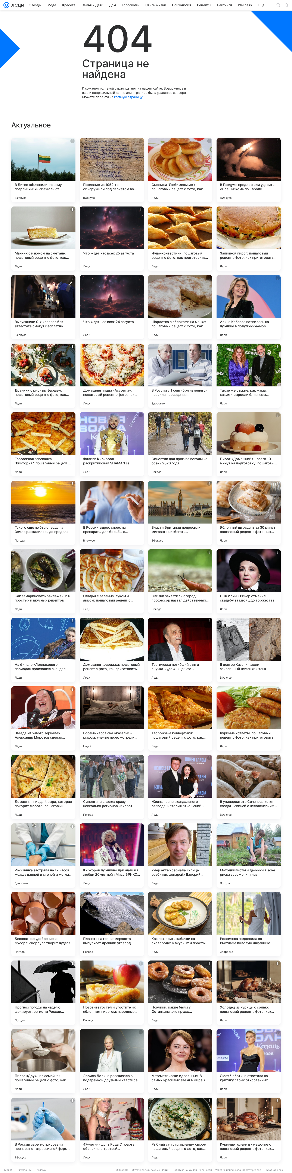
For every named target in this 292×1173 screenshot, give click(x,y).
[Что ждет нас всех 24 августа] (112, 307)
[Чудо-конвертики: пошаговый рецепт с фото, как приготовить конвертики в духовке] (180, 238)
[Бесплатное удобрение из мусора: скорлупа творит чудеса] (43, 924)
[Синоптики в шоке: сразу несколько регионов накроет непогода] (112, 787)
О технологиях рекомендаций (150, 1170)
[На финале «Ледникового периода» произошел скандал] (43, 650)
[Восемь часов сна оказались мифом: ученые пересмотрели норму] (112, 718)
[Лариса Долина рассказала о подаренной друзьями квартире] (112, 1061)
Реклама (40, 1170)
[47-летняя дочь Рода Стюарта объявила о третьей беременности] (112, 1130)
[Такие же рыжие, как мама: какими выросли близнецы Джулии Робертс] (249, 376)
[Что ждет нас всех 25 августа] (112, 238)
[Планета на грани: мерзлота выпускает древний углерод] (112, 924)
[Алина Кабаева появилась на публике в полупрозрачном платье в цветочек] (249, 307)
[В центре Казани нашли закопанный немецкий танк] (249, 650)
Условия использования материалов (238, 1170)
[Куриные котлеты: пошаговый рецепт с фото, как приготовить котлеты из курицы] (249, 718)
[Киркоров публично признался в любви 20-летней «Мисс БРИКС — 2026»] (112, 855)
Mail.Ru (8, 1170)
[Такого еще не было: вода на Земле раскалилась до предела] (43, 513)
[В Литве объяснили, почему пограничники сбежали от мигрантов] (43, 170)
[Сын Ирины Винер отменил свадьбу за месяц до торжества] (249, 581)
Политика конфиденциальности (192, 1170)
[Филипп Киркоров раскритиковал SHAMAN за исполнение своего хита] (112, 444)
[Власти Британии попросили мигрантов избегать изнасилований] (180, 513)
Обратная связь (274, 1170)
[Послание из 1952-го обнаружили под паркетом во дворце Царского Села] (112, 170)
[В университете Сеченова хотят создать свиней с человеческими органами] (249, 787)
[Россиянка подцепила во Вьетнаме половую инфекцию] (249, 924)
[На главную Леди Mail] (16, 5)
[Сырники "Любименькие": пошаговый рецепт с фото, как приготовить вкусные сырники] (180, 170)
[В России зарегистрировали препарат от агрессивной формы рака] (43, 1130)
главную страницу (128, 97)
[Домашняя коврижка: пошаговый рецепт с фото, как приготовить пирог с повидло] (112, 650)
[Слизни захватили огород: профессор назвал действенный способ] (180, 581)
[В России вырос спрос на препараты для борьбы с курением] (112, 513)
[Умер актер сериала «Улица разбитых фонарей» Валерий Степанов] (180, 855)
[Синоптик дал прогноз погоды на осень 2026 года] (180, 444)
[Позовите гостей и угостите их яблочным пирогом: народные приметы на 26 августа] (112, 993)
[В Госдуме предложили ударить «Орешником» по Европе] (249, 170)
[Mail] (6, 5)
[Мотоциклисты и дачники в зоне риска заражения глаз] (249, 855)
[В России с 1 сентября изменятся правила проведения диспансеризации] (180, 376)
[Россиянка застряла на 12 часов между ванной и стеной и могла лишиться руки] (43, 855)
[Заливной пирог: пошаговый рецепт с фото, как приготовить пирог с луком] (249, 238)
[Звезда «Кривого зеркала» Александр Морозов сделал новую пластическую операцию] (43, 718)
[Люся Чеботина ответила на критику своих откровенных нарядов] (249, 1061)
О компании (24, 1170)
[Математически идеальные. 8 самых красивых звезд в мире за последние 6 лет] (180, 1061)
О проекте (122, 1170)
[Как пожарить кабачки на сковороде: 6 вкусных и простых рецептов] (180, 924)
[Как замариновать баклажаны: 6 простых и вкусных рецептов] (43, 581)
